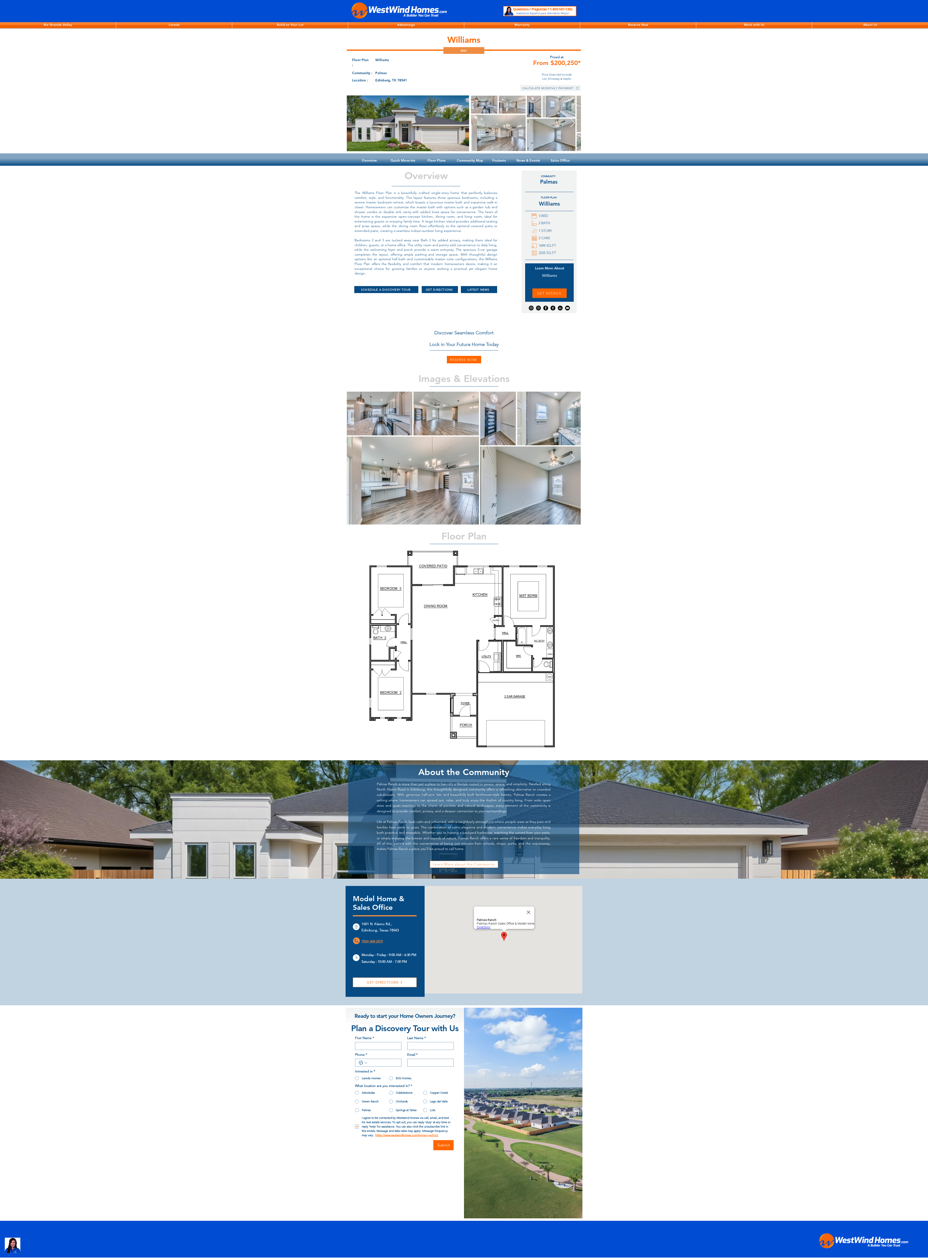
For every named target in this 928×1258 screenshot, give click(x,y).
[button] (58, 25)
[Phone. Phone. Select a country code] (363, 1063)
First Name (364, 1038)
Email (412, 1055)
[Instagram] (531, 308)
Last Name (416, 1038)
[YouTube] (567, 308)
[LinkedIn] (560, 308)
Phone (361, 1055)
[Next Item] (572, 123)
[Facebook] (545, 308)
